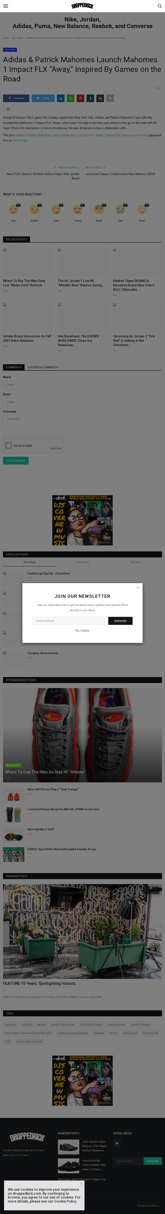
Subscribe (120, 620)
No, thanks (82, 630)
